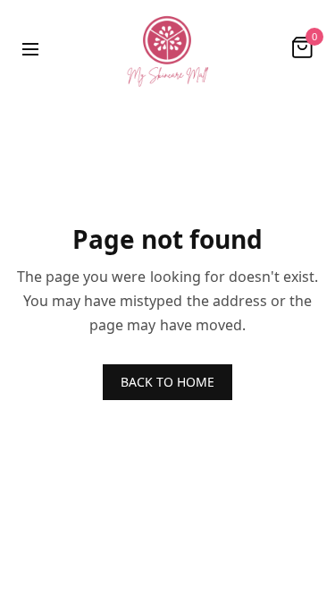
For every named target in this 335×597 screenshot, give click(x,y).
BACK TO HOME (167, 381)
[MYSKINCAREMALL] (167, 47)
